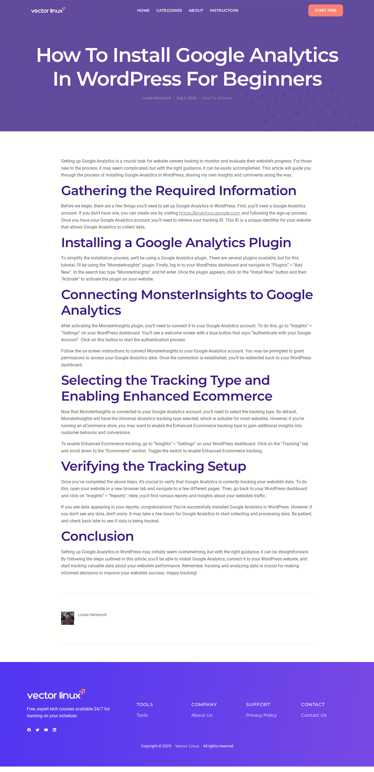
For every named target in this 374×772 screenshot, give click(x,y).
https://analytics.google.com (209, 213)
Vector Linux (187, 746)
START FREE (325, 10)
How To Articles (217, 98)
